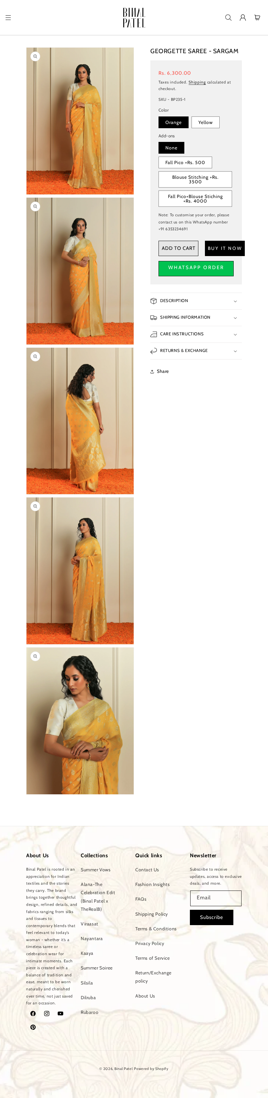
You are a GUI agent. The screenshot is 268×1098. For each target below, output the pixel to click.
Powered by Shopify (151, 1068)
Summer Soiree (97, 968)
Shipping (197, 82)
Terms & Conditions (156, 929)
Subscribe (211, 917)
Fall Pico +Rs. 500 (185, 162)
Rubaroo (89, 1012)
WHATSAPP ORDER (196, 267)
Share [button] (163, 371)
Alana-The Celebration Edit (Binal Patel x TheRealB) (98, 896)
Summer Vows (96, 870)
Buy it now (225, 248)
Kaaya (87, 953)
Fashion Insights (152, 884)
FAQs (140, 899)
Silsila (87, 983)
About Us (145, 996)
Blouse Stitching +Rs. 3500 (195, 179)
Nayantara (92, 938)
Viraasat (89, 924)
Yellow (205, 122)
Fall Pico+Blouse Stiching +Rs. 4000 (195, 198)
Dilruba (88, 997)
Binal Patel (123, 1068)
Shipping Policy (151, 914)
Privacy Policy (149, 943)
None (171, 148)
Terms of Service (152, 958)
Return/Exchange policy (153, 977)
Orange (173, 122)
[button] (8, 17)
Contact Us (147, 870)
